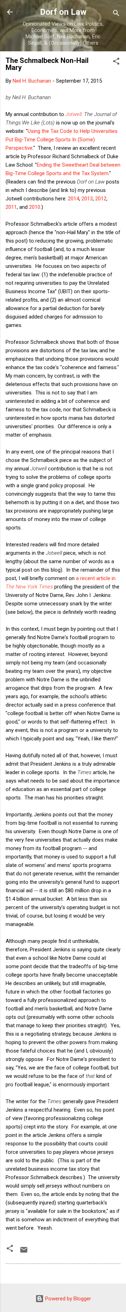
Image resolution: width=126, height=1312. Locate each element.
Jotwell (73, 114)
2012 (100, 198)
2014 (73, 198)
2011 (11, 207)
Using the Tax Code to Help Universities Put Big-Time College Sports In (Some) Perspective (62, 139)
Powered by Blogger (67, 1298)
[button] (116, 62)
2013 (87, 198)
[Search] (116, 14)
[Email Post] (24, 1252)
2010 (34, 207)
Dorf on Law (63, 12)
